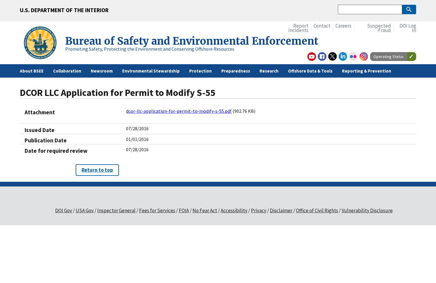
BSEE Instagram (363, 56)
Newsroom (102, 71)
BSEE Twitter (332, 56)
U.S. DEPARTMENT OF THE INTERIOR (64, 10)
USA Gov (85, 210)
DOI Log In (408, 28)
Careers (343, 26)
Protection (200, 71)
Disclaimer (281, 210)
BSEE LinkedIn (342, 56)
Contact (322, 26)
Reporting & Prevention (366, 71)
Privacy (258, 210)
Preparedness (235, 71)
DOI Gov (63, 210)
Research (269, 71)
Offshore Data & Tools (310, 71)
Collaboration (67, 71)
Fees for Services (157, 210)
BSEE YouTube (311, 56)
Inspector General (116, 210)
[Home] (42, 43)
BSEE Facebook (322, 56)
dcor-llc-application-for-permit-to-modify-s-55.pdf (179, 111)
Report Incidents (298, 28)
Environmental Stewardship (151, 71)
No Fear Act (204, 210)
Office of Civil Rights (317, 210)
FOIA (184, 210)
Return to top (97, 170)
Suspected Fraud (379, 28)
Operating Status (388, 56)
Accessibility (234, 210)
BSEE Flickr (353, 56)
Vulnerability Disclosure (367, 210)
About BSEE (32, 71)
